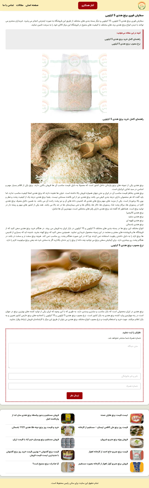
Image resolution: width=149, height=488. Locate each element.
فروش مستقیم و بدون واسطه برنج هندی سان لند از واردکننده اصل (35, 417)
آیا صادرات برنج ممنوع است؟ (46, 464)
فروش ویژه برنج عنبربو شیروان (114, 439)
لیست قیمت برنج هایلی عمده (114, 415)
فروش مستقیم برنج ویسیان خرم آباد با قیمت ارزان (36, 439)
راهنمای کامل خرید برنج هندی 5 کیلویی (122, 39)
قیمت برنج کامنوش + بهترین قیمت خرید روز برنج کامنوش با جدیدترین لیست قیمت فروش (32, 453)
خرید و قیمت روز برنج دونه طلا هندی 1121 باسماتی (35, 427)
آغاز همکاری (88, 5)
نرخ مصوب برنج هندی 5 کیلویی (126, 44)
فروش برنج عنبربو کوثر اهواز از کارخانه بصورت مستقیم (103, 464)
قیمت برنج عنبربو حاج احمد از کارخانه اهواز (108, 452)
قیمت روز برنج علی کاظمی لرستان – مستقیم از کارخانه (103, 427)
